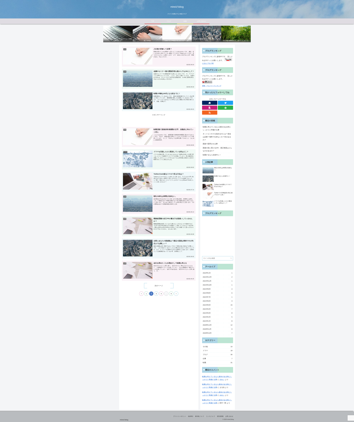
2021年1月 (217, 321)
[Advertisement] (159, 120)
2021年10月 (217, 285)
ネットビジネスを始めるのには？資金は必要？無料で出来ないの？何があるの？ (217, 137)
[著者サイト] (209, 103)
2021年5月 (217, 305)
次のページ (159, 286)
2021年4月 (217, 309)
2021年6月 (217, 301)
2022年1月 (217, 273)
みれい (222, 379)
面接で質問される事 (210, 144)
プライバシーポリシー (179, 416)
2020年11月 (217, 329)
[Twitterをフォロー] (225, 103)
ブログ (217, 354)
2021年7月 (217, 297)
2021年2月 (217, 317)
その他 (217, 347)
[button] (231, 258)
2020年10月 (217, 333)
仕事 (217, 359)
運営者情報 (220, 416)
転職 (217, 362)
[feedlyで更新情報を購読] (225, 108)
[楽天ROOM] (209, 108)
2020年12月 (217, 325)
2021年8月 (217, 293)
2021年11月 (217, 281)
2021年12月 (217, 277)
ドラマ (217, 350)
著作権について (199, 416)
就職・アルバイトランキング (211, 86)
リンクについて (210, 416)
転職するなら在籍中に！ (212, 155)
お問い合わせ (229, 416)
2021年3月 (217, 313)
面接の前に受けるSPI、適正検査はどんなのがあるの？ (217, 149)
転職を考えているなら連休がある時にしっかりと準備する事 (217, 128)
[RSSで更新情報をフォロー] (209, 112)
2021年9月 (217, 289)
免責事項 (190, 416)
